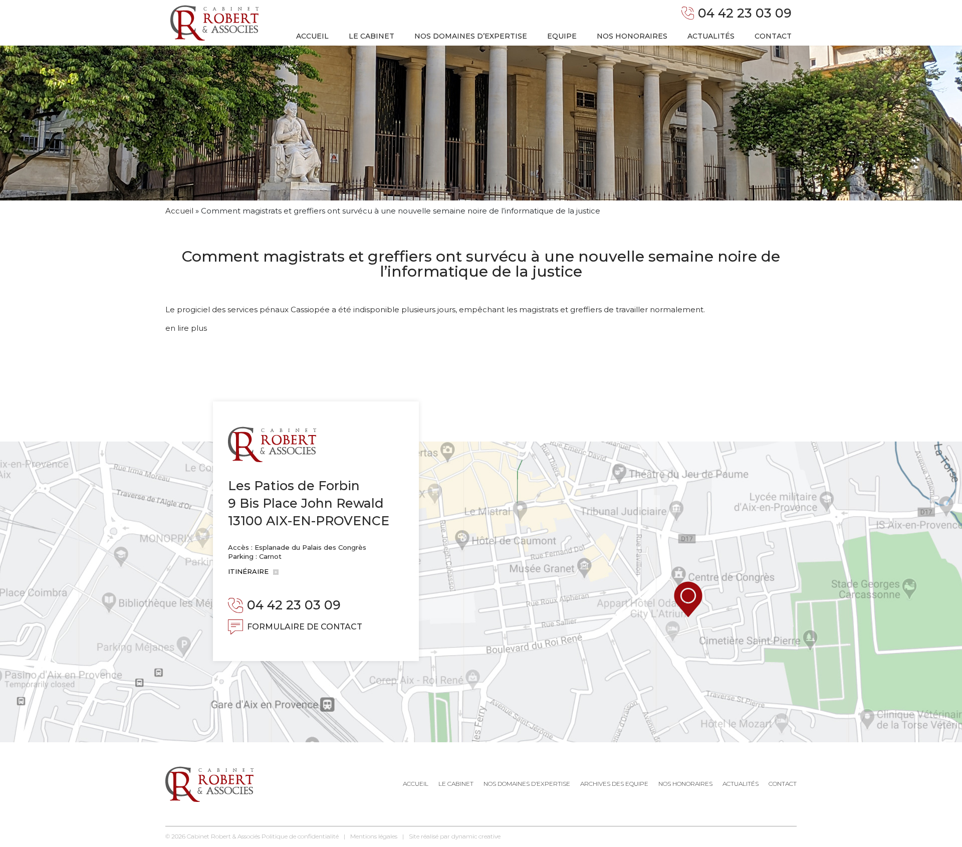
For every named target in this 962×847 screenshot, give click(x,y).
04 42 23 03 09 (745, 13)
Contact (773, 36)
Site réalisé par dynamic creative (455, 836)
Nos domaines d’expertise (470, 36)
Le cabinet (371, 36)
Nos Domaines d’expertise (527, 783)
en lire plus (186, 328)
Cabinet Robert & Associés (223, 836)
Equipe (562, 36)
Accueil (312, 36)
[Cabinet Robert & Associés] (214, 23)
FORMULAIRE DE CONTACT (304, 626)
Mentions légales (373, 836)
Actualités (711, 36)
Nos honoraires (632, 36)
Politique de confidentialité (300, 836)
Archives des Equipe (614, 783)
